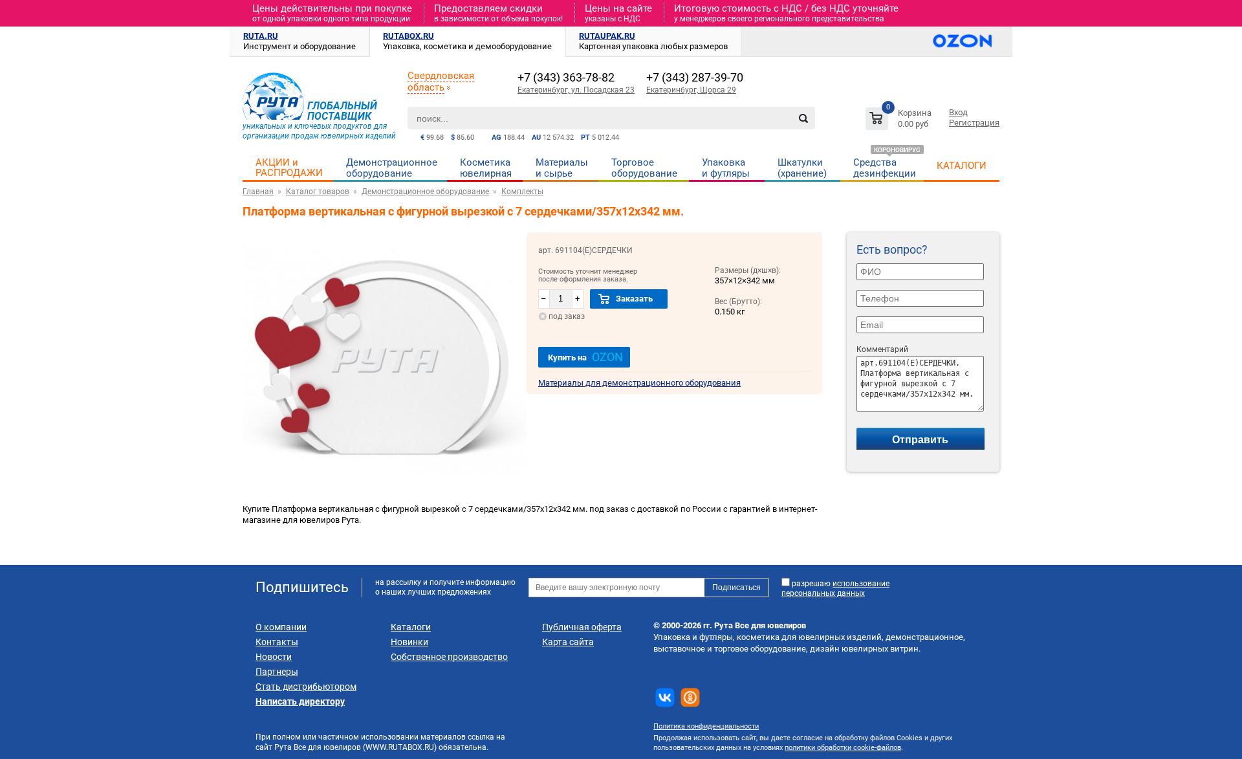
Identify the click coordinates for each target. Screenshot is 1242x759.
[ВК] (665, 697)
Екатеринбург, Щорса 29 (691, 89)
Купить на (585, 357)
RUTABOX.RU (408, 36)
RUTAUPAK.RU (607, 36)
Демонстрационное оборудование (391, 168)
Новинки (409, 642)
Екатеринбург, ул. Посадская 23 (576, 89)
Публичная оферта (582, 627)
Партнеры (277, 671)
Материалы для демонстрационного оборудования (639, 383)
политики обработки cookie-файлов (843, 747)
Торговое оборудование (644, 168)
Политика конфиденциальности (706, 726)
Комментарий (882, 349)
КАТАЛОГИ (961, 165)
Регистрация (974, 122)
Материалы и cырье (562, 168)
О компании (281, 627)
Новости (274, 657)
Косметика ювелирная (486, 168)
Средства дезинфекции (884, 168)
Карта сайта (568, 642)
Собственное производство (449, 657)
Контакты (277, 642)
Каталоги (411, 627)
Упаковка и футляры (726, 168)
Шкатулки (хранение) (802, 168)
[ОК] (690, 697)
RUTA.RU (260, 36)
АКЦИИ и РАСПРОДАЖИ (289, 168)
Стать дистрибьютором (306, 686)
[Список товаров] (900, 120)
